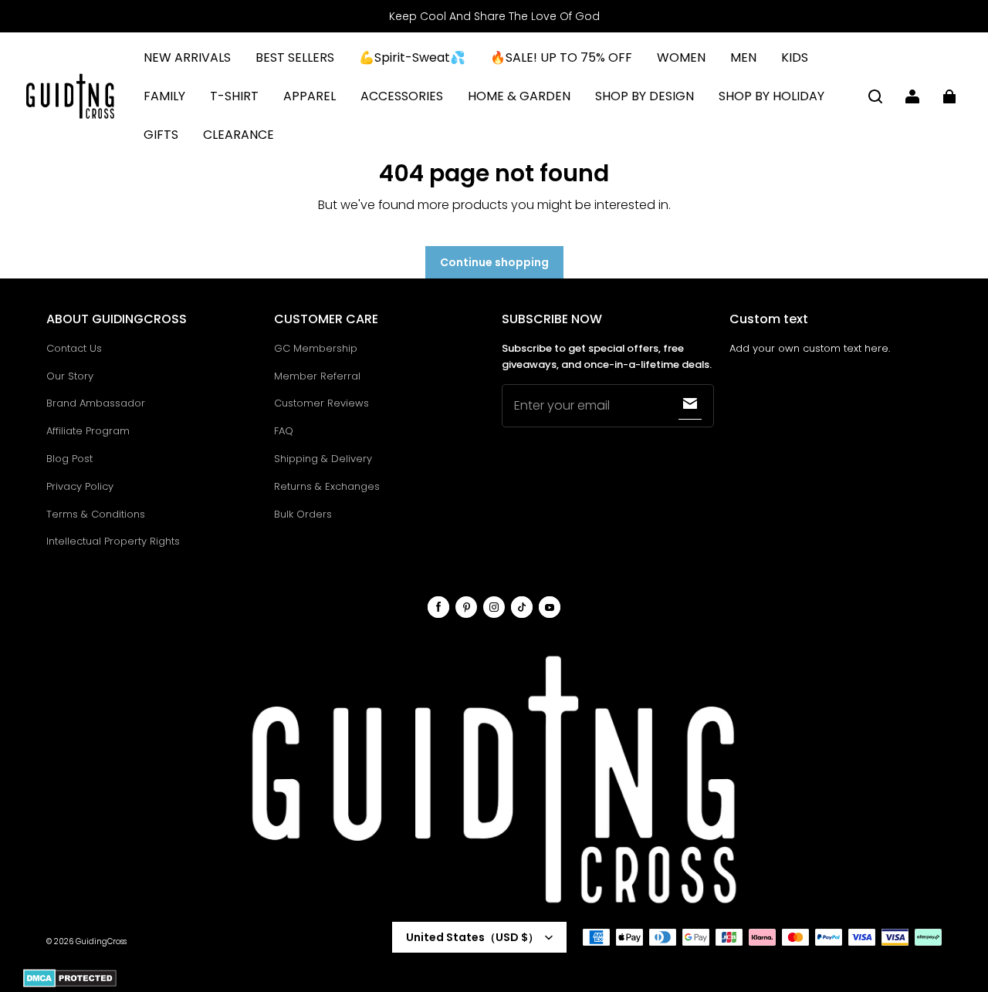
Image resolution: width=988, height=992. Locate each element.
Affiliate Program (88, 430)
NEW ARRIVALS (187, 57)
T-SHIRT (234, 96)
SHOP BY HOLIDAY (771, 96)
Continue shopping (494, 262)
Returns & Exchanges (327, 486)
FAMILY (164, 96)
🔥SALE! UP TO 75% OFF (561, 57)
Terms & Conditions (95, 514)
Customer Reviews (321, 403)
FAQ (283, 430)
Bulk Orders (303, 514)
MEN (743, 57)
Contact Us (74, 348)
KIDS (794, 57)
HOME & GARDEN (519, 96)
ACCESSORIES (401, 96)
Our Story (69, 376)
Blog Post (69, 458)
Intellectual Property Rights (113, 541)
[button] (875, 96)
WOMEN (681, 57)
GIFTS (161, 134)
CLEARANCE (238, 134)
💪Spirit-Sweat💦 (412, 57)
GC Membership (315, 348)
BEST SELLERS (294, 57)
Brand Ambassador (95, 403)
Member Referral (317, 376)
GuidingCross (101, 941)
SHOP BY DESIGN (644, 96)
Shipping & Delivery (323, 458)
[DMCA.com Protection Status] (70, 984)
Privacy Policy (79, 486)
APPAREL (309, 96)
